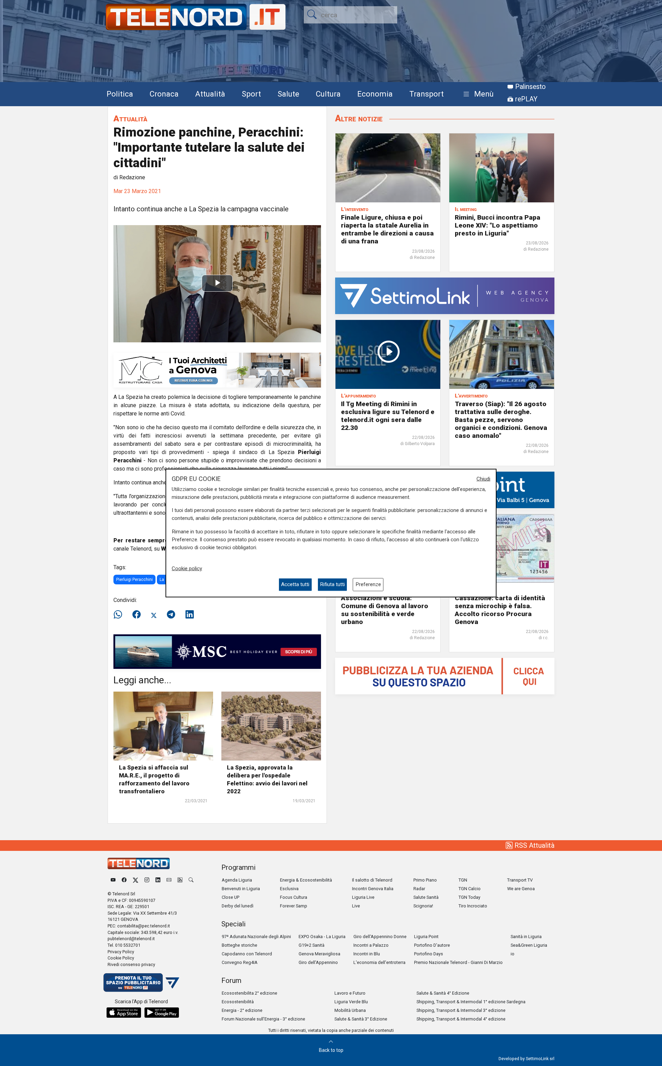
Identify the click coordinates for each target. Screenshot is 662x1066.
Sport (251, 93)
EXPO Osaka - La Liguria (322, 936)
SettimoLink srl (540, 1058)
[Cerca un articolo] (191, 880)
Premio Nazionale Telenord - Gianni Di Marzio (458, 962)
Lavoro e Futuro (349, 993)
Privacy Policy (121, 951)
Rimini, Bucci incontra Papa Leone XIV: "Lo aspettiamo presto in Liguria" (497, 225)
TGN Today (469, 897)
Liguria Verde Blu (351, 1001)
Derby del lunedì (237, 905)
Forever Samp (293, 905)
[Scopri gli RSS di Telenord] (179, 880)
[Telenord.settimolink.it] (444, 675)
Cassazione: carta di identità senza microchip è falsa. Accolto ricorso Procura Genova (500, 610)
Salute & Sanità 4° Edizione (443, 993)
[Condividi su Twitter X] (154, 614)
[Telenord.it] (141, 982)
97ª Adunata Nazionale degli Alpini (256, 936)
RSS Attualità (533, 845)
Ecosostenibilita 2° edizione (249, 993)
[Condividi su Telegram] (171, 614)
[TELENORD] (139, 863)
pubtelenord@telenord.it (131, 938)
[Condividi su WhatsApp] (120, 614)
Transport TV (520, 880)
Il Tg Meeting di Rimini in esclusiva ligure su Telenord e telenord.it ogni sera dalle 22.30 (387, 416)
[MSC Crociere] (217, 651)
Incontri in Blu (366, 953)
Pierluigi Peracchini (134, 579)
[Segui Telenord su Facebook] (124, 880)
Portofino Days (428, 953)
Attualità (210, 93)
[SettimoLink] (444, 295)
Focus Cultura (293, 897)
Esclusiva (289, 888)
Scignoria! (423, 905)
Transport (426, 93)
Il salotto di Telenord (372, 880)
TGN (463, 880)
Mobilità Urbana (350, 1010)
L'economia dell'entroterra (379, 962)
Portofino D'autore (432, 945)
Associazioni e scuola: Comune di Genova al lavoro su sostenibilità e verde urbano (384, 610)
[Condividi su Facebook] (136, 614)
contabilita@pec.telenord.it (143, 925)
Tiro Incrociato (473, 905)
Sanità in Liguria (526, 936)
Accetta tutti (295, 584)
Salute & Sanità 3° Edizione (360, 1019)
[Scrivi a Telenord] (168, 880)
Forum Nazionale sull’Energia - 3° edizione (263, 1019)
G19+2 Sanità (311, 945)
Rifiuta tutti (332, 584)
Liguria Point (426, 936)
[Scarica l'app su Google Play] (161, 1012)
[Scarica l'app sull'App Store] (123, 1012)
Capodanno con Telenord (247, 953)
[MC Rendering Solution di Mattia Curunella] (217, 369)
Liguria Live (363, 897)
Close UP (230, 897)
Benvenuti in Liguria (241, 888)
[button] (477, 94)
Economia (375, 93)
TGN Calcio (470, 888)
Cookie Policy (121, 958)
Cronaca (164, 93)
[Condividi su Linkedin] (189, 614)
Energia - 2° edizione (242, 1010)
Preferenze (368, 584)
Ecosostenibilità (238, 1001)
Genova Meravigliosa (319, 953)
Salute (288, 93)
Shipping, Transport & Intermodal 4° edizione (461, 1019)
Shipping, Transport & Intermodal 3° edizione (461, 1010)
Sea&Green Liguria (529, 945)
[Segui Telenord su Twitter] (135, 880)
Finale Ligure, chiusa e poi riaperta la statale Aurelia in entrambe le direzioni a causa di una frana (387, 229)
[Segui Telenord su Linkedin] (157, 880)
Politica (120, 93)
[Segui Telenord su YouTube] (113, 880)
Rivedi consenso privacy (131, 964)
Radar (419, 888)
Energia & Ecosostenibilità (306, 880)
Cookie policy (187, 568)
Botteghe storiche (239, 945)
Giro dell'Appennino (318, 962)
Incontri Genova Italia (372, 888)
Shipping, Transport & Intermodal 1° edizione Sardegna (471, 1001)
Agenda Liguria (237, 880)
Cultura (328, 93)
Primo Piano (425, 880)
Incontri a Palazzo (371, 945)
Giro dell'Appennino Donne (380, 936)
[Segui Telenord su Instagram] (146, 880)
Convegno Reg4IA (240, 962)
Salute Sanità (426, 897)
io (512, 953)
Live (356, 905)
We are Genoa (521, 888)
